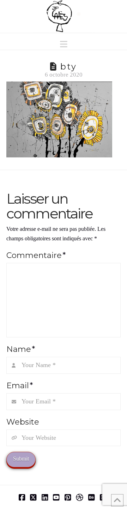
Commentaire (36, 255)
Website (22, 422)
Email (19, 385)
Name (20, 349)
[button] (63, 44)
